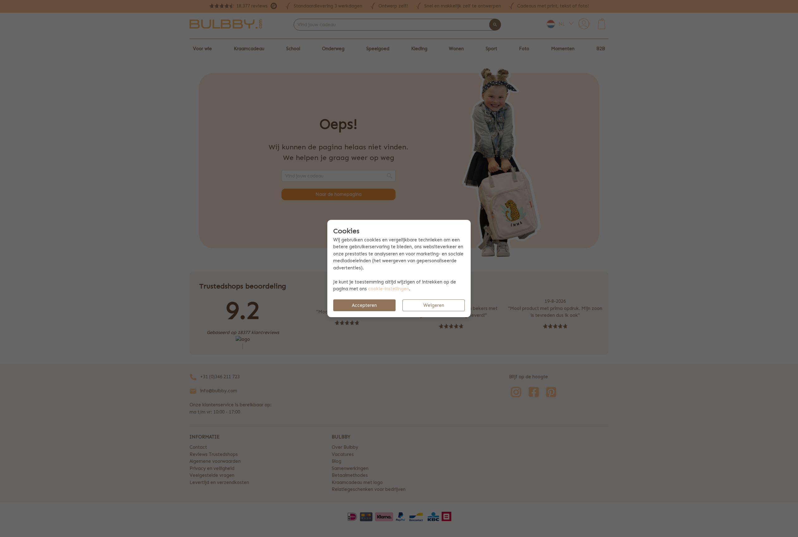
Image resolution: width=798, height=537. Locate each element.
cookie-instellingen (388, 289)
